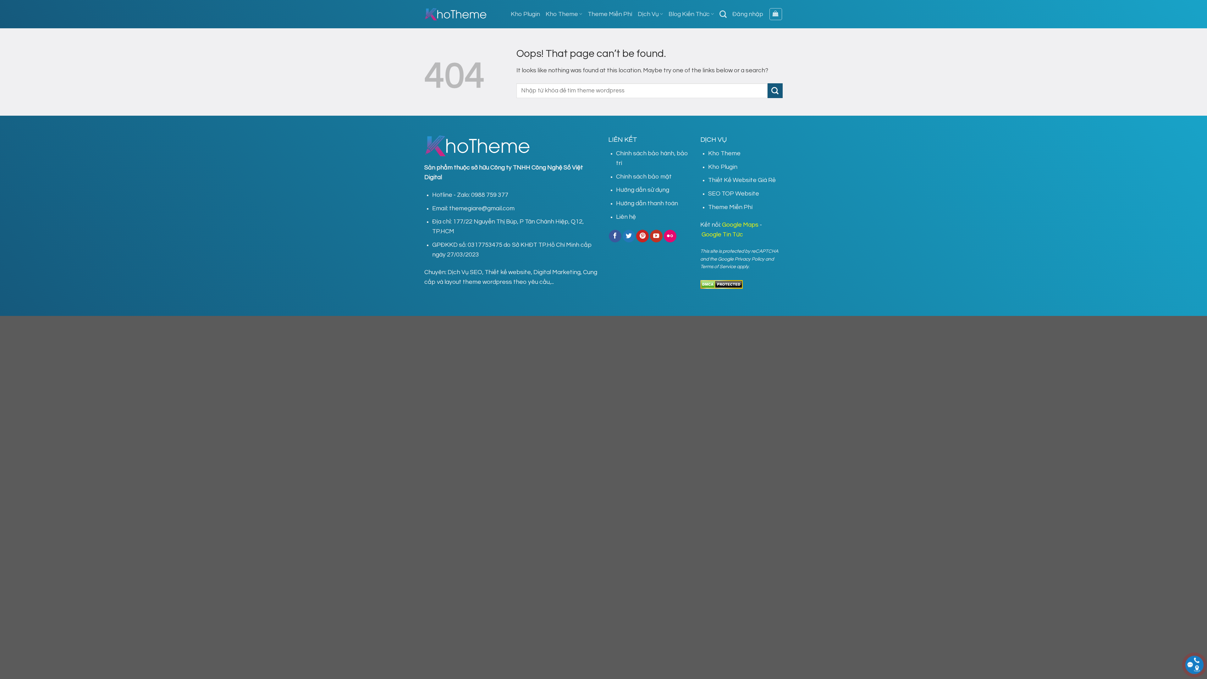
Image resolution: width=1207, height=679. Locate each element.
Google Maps (740, 225)
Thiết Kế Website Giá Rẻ (742, 180)
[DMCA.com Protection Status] (721, 284)
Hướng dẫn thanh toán (647, 203)
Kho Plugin (525, 14)
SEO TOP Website (733, 193)
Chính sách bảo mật (644, 177)
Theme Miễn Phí (610, 14)
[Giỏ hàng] (775, 14)
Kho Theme (562, 14)
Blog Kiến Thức (689, 14)
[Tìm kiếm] (723, 14)
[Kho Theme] (455, 14)
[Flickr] (670, 236)
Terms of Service (718, 266)
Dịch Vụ (648, 14)
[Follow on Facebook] (615, 236)
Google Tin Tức (722, 234)
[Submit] (775, 90)
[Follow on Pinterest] (642, 236)
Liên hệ (626, 217)
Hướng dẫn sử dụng (642, 190)
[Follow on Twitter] (629, 236)
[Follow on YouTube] (656, 236)
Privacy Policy (749, 259)
